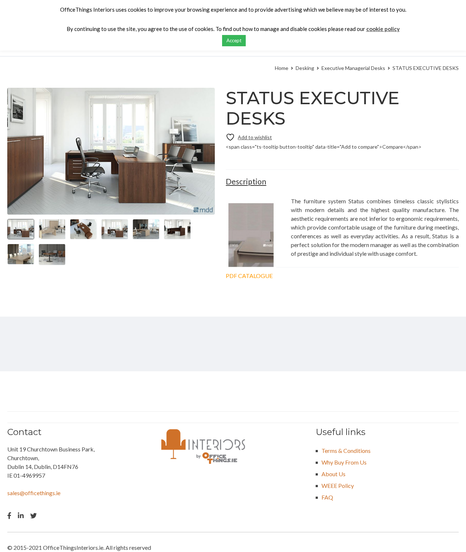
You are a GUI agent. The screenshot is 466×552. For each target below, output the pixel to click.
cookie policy (383, 29)
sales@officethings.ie (33, 492)
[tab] (246, 181)
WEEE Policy (337, 485)
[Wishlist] (249, 137)
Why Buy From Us (344, 462)
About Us (333, 473)
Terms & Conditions (346, 450)
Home (281, 68)
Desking (305, 68)
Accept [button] (233, 40)
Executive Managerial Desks (353, 68)
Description (246, 181)
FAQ (327, 497)
